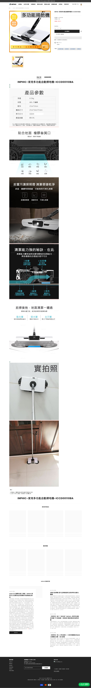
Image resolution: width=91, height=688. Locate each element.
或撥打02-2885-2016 (51, 1)
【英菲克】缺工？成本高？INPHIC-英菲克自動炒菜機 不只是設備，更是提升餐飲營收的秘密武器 (64, 618)
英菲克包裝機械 (56, 671)
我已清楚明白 (58, 34)
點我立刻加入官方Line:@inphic (41, 1)
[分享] (81, 31)
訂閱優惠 (46, 667)
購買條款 (62, 34)
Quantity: (56, 26)
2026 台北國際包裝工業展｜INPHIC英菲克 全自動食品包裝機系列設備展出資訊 (21, 595)
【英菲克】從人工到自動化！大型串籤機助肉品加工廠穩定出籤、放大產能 (65, 636)
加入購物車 (67, 31)
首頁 (9, 8)
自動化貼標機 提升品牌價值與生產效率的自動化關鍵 (64, 593)
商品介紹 (39, 77)
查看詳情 (16, 632)
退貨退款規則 (47, 77)
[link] (17, 534)
